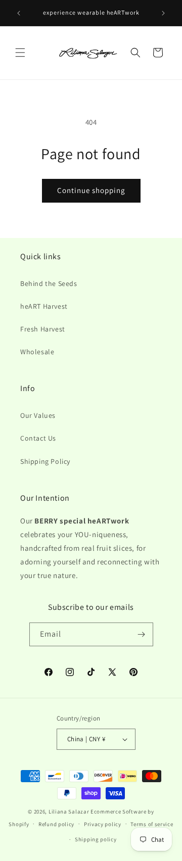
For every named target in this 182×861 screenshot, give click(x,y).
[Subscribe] (141, 634)
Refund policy (56, 824)
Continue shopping (91, 190)
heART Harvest (44, 306)
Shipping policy (96, 839)
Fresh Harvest (42, 328)
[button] (20, 52)
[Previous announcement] (19, 13)
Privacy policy (102, 824)
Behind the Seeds (48, 283)
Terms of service (151, 824)
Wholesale (37, 351)
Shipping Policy (45, 461)
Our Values (38, 415)
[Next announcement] (163, 13)
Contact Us (38, 438)
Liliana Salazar (69, 811)
